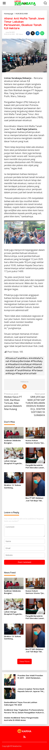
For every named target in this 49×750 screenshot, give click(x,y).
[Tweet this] (33, 33)
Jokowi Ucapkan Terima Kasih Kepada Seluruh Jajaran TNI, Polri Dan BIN (31, 690)
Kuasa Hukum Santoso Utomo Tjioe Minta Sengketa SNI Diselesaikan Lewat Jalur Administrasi (35, 441)
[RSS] (24, 386)
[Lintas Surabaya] (25, 3)
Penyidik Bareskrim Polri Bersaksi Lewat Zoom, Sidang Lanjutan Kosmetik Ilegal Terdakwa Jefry (35, 466)
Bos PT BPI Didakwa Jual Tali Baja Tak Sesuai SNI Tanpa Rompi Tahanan (34, 499)
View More (24, 661)
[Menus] (4, 3)
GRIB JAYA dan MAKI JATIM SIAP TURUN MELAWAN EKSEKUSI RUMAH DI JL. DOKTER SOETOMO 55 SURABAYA (35, 404)
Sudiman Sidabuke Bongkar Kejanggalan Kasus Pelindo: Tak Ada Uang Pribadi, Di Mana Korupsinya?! (13, 441)
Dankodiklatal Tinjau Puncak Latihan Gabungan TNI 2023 (20, 703)
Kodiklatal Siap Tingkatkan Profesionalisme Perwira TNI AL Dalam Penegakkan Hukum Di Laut (24, 711)
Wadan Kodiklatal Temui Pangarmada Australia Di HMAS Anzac (21, 719)
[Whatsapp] (42, 33)
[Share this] (28, 33)
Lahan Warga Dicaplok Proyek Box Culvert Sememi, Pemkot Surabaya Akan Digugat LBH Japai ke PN (13, 462)
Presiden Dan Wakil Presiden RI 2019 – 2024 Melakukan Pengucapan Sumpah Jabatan (30, 676)
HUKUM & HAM (9, 34)
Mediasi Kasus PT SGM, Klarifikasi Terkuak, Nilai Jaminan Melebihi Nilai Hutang (13, 401)
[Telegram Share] (37, 33)
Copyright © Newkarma (11, 746)
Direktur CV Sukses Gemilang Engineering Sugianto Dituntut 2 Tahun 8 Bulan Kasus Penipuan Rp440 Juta (13, 486)
